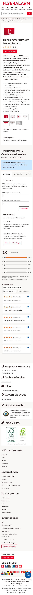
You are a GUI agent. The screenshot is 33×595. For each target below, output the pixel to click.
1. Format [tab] (6, 174)
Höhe (11, 200)
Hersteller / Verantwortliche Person (15, 140)
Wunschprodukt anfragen (12, 243)
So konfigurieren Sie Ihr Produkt (11, 157)
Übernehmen (24, 208)
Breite (11, 192)
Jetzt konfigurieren (9, 51)
